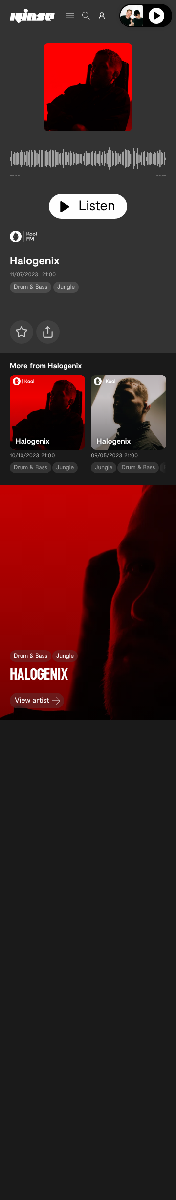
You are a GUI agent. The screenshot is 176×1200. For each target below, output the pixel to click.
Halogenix (35, 260)
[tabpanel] (88, 160)
